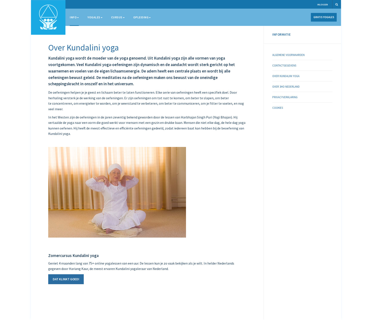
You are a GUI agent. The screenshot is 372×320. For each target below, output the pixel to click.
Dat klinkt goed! (66, 279)
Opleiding (141, 17)
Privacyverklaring (285, 97)
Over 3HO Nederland (286, 86)
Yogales (93, 17)
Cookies (277, 108)
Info (73, 17)
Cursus (116, 17)
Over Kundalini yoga (83, 47)
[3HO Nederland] (48, 17)
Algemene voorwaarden (288, 55)
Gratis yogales (323, 17)
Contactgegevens (284, 65)
